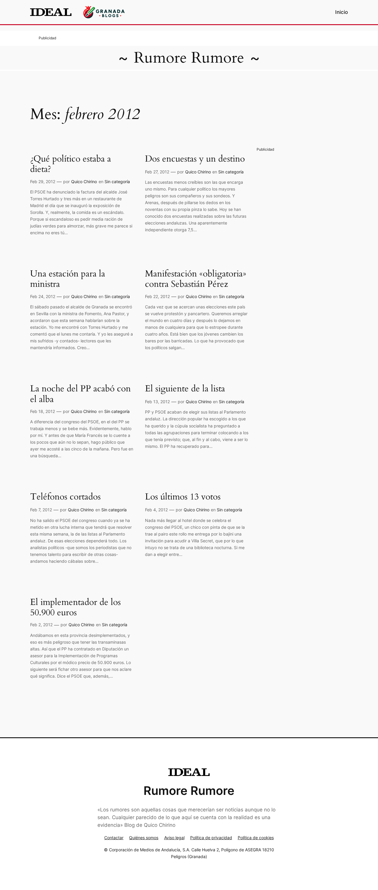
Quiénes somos (143, 837)
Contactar (113, 837)
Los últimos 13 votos (183, 497)
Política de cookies (256, 837)
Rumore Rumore (189, 57)
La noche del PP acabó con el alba (80, 394)
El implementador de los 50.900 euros (75, 607)
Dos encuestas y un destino (195, 159)
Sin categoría (117, 181)
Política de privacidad (211, 837)
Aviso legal (174, 837)
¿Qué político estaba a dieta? (70, 164)
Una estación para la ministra (67, 279)
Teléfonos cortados (65, 497)
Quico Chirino (84, 181)
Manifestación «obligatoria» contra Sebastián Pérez (195, 279)
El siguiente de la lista (185, 389)
